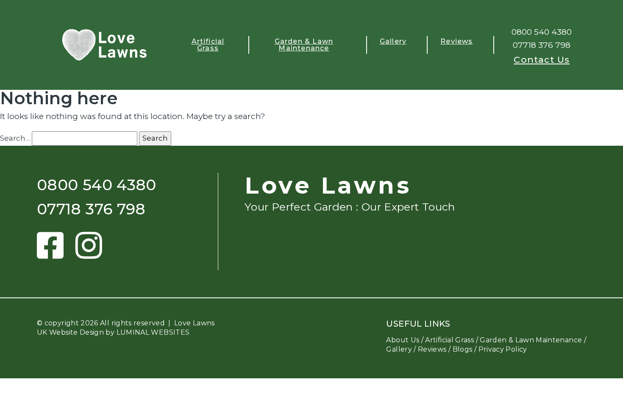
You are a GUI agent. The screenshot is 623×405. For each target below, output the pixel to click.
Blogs (463, 349)
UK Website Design (70, 332)
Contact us (542, 59)
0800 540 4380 (542, 32)
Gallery (393, 41)
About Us (402, 340)
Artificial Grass (208, 44)
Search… (15, 138)
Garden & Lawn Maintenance (304, 44)
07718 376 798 (541, 45)
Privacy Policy (502, 349)
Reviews (456, 41)
